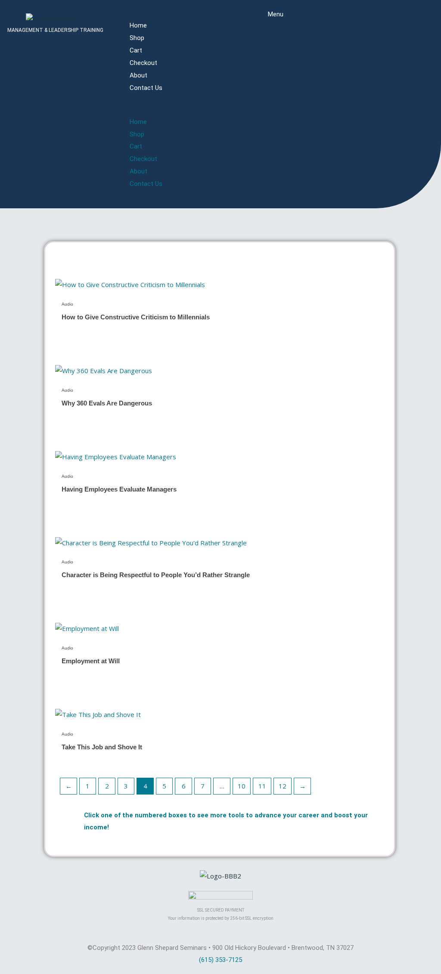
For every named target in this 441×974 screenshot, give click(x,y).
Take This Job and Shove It (102, 747)
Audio (67, 304)
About (138, 75)
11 (262, 786)
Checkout (143, 63)
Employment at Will (91, 661)
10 (241, 786)
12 (282, 786)
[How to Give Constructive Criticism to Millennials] (130, 284)
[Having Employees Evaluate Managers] (115, 456)
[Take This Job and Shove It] (98, 714)
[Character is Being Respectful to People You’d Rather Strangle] (151, 542)
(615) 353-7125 (220, 960)
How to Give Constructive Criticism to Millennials (136, 317)
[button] (275, 110)
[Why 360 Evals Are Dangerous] (103, 370)
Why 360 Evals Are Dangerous (107, 403)
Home (138, 25)
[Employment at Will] (87, 628)
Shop (137, 38)
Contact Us (146, 88)
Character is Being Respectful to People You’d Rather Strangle (156, 574)
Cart (136, 50)
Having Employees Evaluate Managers (119, 489)
